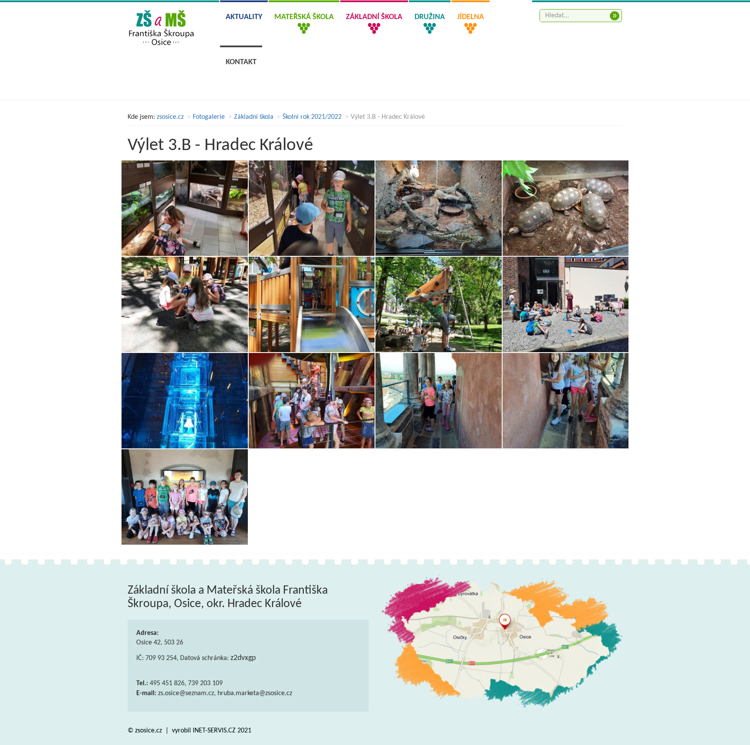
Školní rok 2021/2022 (312, 117)
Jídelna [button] (470, 17)
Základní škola (253, 117)
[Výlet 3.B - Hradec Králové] (185, 208)
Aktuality (244, 17)
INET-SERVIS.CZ (214, 730)
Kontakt (241, 62)
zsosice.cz (170, 117)
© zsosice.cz (146, 730)
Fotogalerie (209, 117)
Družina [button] (429, 17)
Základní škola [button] (374, 17)
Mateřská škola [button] (304, 17)
